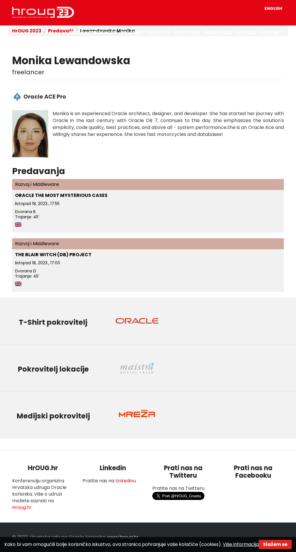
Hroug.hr (22, 507)
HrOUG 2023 (43, 12)
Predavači (158, 32)
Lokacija (246, 32)
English (273, 8)
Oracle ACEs (217, 32)
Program (131, 32)
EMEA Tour (187, 32)
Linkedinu (125, 480)
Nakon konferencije (92, 32)
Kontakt (271, 32)
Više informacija (241, 544)
